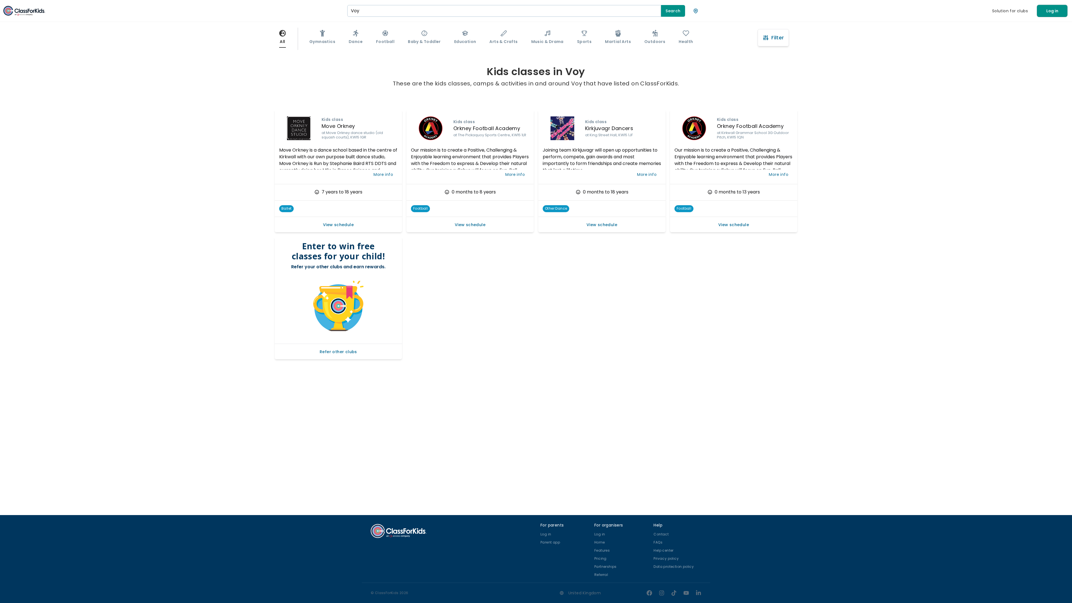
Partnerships (605, 566)
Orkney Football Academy (486, 128)
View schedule (338, 225)
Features (602, 550)
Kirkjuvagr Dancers (609, 128)
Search (673, 11)
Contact (661, 534)
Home (599, 542)
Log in (1052, 11)
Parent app (550, 542)
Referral (601, 574)
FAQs (658, 542)
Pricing (600, 558)
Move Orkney (338, 126)
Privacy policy (666, 558)
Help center (663, 550)
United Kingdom (584, 593)
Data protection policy (674, 566)
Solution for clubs (1010, 11)
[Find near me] (695, 11)
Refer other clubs (338, 352)
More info (383, 174)
